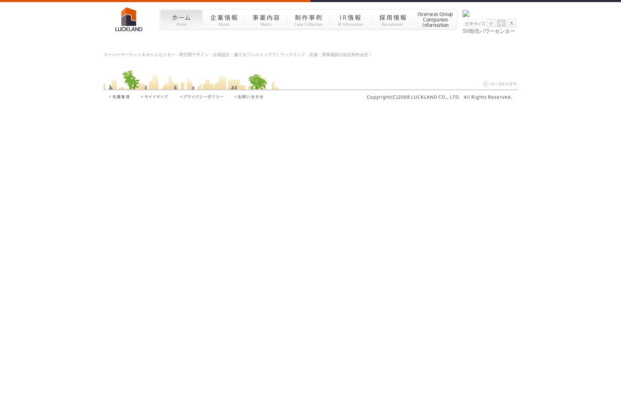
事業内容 (266, 19)
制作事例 (308, 19)
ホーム (181, 19)
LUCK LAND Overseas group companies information (436, 19)
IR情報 (350, 19)
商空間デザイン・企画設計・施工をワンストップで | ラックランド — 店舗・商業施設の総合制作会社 (132, 19)
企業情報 (223, 19)
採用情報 (392, 19)
